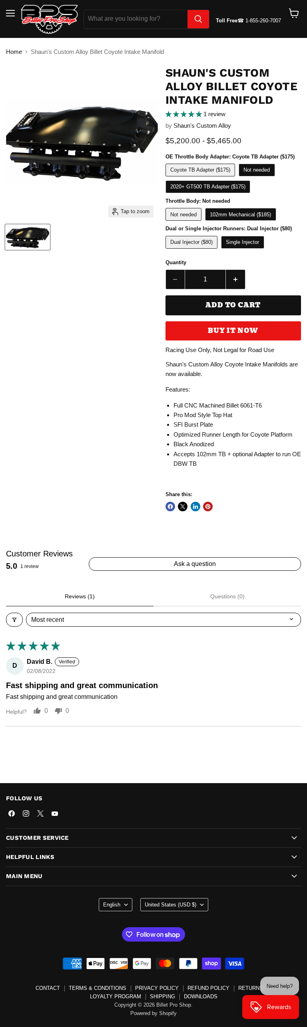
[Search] (198, 19)
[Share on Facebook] (170, 506)
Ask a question (195, 563)
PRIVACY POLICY (157, 988)
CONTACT (48, 988)
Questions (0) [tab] (227, 596)
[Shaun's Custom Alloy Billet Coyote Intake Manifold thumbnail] (27, 237)
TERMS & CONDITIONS (97, 988)
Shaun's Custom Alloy (202, 125)
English (111, 905)
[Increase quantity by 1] (235, 279)
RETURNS (250, 988)
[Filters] (14, 620)
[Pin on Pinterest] (208, 506)
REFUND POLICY (208, 988)
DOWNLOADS (200, 996)
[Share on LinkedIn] (195, 506)
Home (14, 51)
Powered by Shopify (153, 1013)
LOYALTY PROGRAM (115, 996)
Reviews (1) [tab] (80, 596)
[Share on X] (182, 506)
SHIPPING (162, 996)
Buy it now (233, 331)
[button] (184, 114)
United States (170, 905)
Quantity (175, 262)
